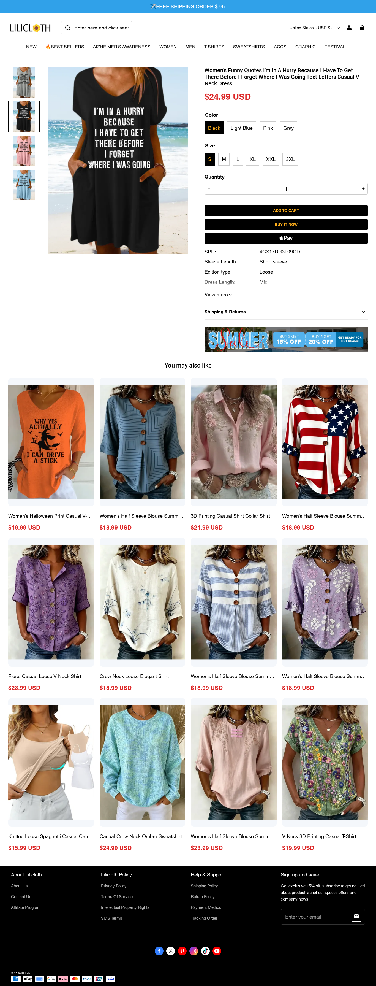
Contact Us (21, 896)
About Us (19, 886)
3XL (290, 159)
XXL (271, 159)
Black (214, 128)
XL (253, 159)
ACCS (280, 46)
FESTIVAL (335, 46)
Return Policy (203, 896)
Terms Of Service (117, 896)
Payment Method (206, 907)
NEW (31, 46)
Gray (288, 128)
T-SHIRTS (214, 46)
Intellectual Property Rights (125, 907)
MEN (190, 46)
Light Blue (242, 128)
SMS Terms (111, 918)
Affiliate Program (26, 907)
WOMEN (168, 46)
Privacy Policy (114, 886)
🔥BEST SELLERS (64, 46)
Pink (268, 128)
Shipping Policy (204, 886)
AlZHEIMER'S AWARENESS (122, 46)
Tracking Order (204, 918)
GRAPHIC (305, 46)
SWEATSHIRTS (249, 46)
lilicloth (25, 973)
